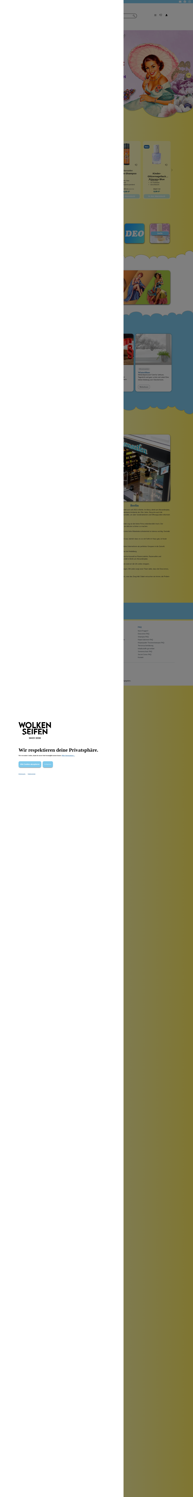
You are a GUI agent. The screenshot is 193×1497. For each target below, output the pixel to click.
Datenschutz (31, 774)
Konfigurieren (47, 764)
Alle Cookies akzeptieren (30, 764)
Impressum (22, 774)
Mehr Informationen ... (68, 755)
